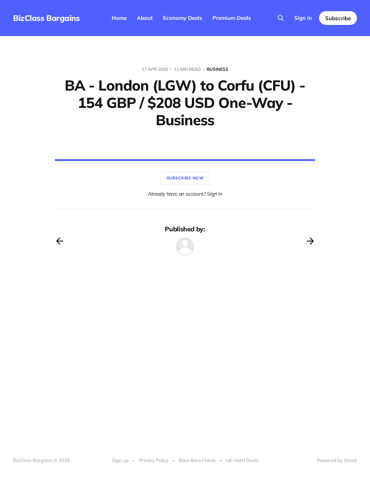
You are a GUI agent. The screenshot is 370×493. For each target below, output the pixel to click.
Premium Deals (231, 17)
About (145, 17)
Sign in (303, 17)
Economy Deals (182, 17)
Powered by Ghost (337, 460)
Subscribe (338, 18)
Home (119, 17)
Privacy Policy (153, 460)
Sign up (120, 460)
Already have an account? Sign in (185, 194)
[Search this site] (280, 18)
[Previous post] (59, 241)
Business (217, 69)
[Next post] (310, 241)
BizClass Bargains (46, 18)
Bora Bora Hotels (197, 460)
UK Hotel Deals (242, 460)
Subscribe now (185, 177)
